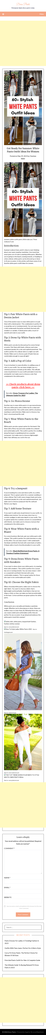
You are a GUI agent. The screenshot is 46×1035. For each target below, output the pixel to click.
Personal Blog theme (37, 1032)
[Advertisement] (23, 43)
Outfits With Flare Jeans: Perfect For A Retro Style (23, 948)
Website (7, 897)
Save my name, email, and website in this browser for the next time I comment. (24, 907)
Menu (41, 14)
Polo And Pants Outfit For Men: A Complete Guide (22, 960)
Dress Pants (23, 4)
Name (7, 878)
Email (7, 887)
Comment (9, 848)
